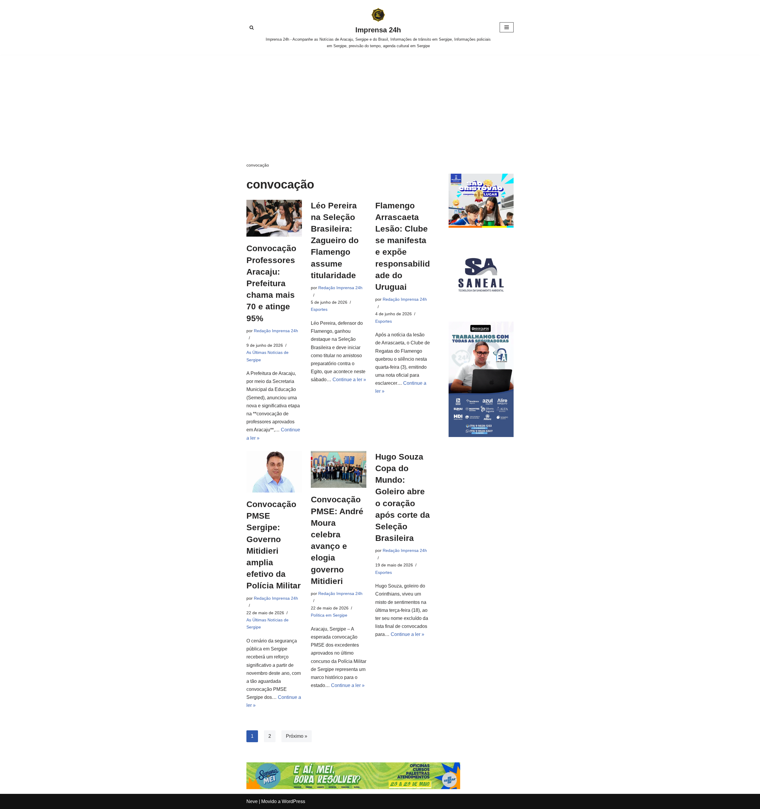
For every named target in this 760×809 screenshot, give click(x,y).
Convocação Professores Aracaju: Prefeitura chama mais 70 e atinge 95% (271, 283)
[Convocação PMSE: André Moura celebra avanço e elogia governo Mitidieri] (338, 469)
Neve (252, 801)
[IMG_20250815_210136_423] (481, 435)
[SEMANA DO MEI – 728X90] (353, 787)
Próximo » (296, 736)
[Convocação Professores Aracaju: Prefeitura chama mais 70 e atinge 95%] (274, 218)
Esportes (319, 309)
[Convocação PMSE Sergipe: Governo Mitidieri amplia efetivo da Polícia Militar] (274, 472)
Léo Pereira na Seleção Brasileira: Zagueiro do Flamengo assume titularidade (335, 240)
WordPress (293, 801)
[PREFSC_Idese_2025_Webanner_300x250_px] (481, 226)
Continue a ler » (349, 379)
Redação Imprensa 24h (276, 330)
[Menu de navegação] (507, 27)
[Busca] (251, 27)
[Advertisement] (380, 99)
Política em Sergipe (329, 615)
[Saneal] (481, 305)
